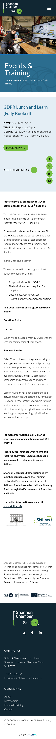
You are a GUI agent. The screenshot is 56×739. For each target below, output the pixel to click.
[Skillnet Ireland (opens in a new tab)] (28, 595)
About (7, 696)
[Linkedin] (40, 632)
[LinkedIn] (49, 173)
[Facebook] (49, 159)
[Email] (49, 180)
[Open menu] (49, 8)
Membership (11, 700)
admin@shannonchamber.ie (26, 678)
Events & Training (14, 705)
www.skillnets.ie (12, 506)
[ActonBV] (32, 734)
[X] (49, 166)
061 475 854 (15, 673)
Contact (8, 709)
